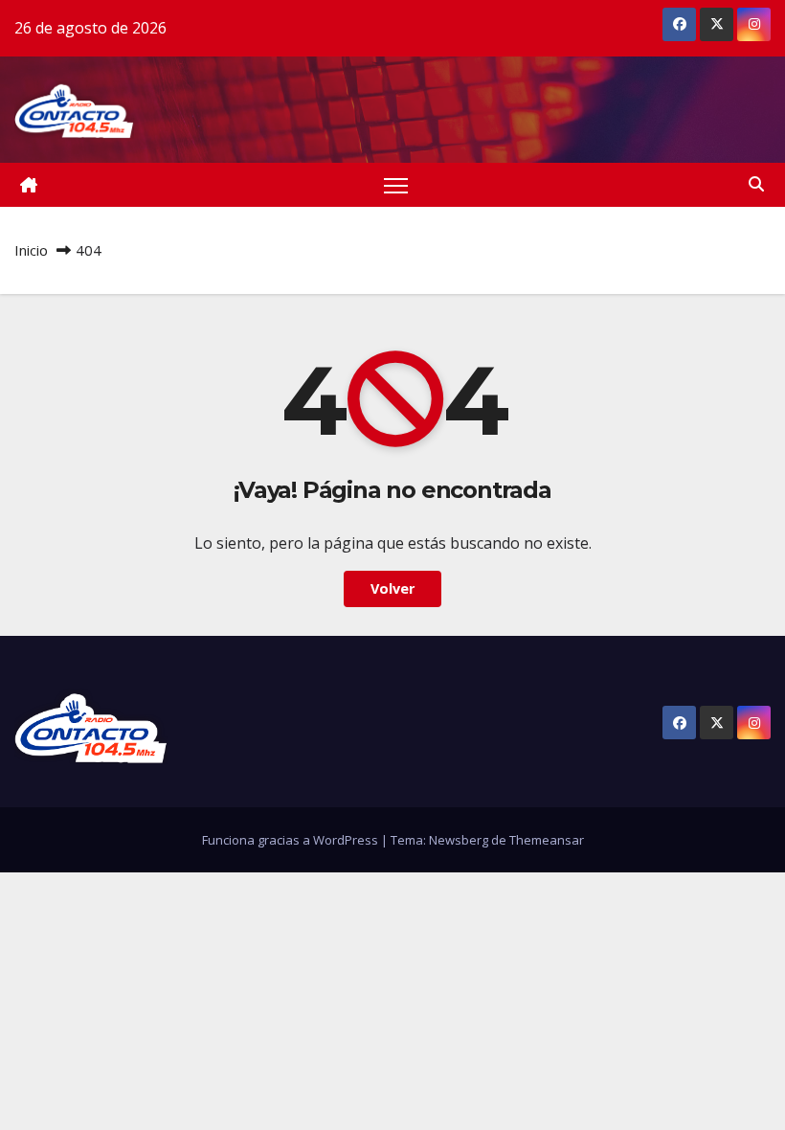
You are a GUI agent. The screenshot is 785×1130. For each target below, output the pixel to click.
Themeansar (546, 839)
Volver (392, 588)
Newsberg (458, 839)
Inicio (31, 250)
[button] (756, 183)
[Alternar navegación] (395, 185)
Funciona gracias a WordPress (291, 839)
